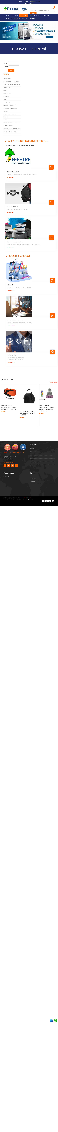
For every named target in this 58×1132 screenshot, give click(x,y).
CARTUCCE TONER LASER (13, 18)
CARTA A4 (32, 18)
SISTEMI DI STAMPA (8, 125)
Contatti (32, 460)
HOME (8, 15)
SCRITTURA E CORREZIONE (10, 114)
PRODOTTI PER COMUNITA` (10, 108)
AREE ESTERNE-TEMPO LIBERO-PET (12, 81)
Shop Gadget (6, 476)
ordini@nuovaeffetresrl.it (9, 462)
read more (9, 177)
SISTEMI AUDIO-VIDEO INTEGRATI (12, 122)
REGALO (6, 111)
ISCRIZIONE (15, 15)
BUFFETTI (45, 15)
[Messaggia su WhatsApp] (55, 1020)
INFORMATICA (7, 102)
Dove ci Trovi (33, 451)
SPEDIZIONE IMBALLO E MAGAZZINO (12, 128)
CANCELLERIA (7, 87)
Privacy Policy (33, 478)
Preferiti (32, 457)
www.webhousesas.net (25, 497)
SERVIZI (5, 120)
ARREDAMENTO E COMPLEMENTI (12, 84)
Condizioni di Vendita (34, 462)
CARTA (5, 90)
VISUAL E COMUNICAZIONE (10, 131)
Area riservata (33, 465)
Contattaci (32, 481)
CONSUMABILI (7, 96)
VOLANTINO (23, 15)
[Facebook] (51, 1020)
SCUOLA (6, 117)
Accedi (31, 454)
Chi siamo (32, 448)
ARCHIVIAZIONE (7, 78)
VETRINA (24, 18)
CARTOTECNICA (7, 93)
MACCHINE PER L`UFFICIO (10, 105)
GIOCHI (5, 99)
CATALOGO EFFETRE (34, 15)
